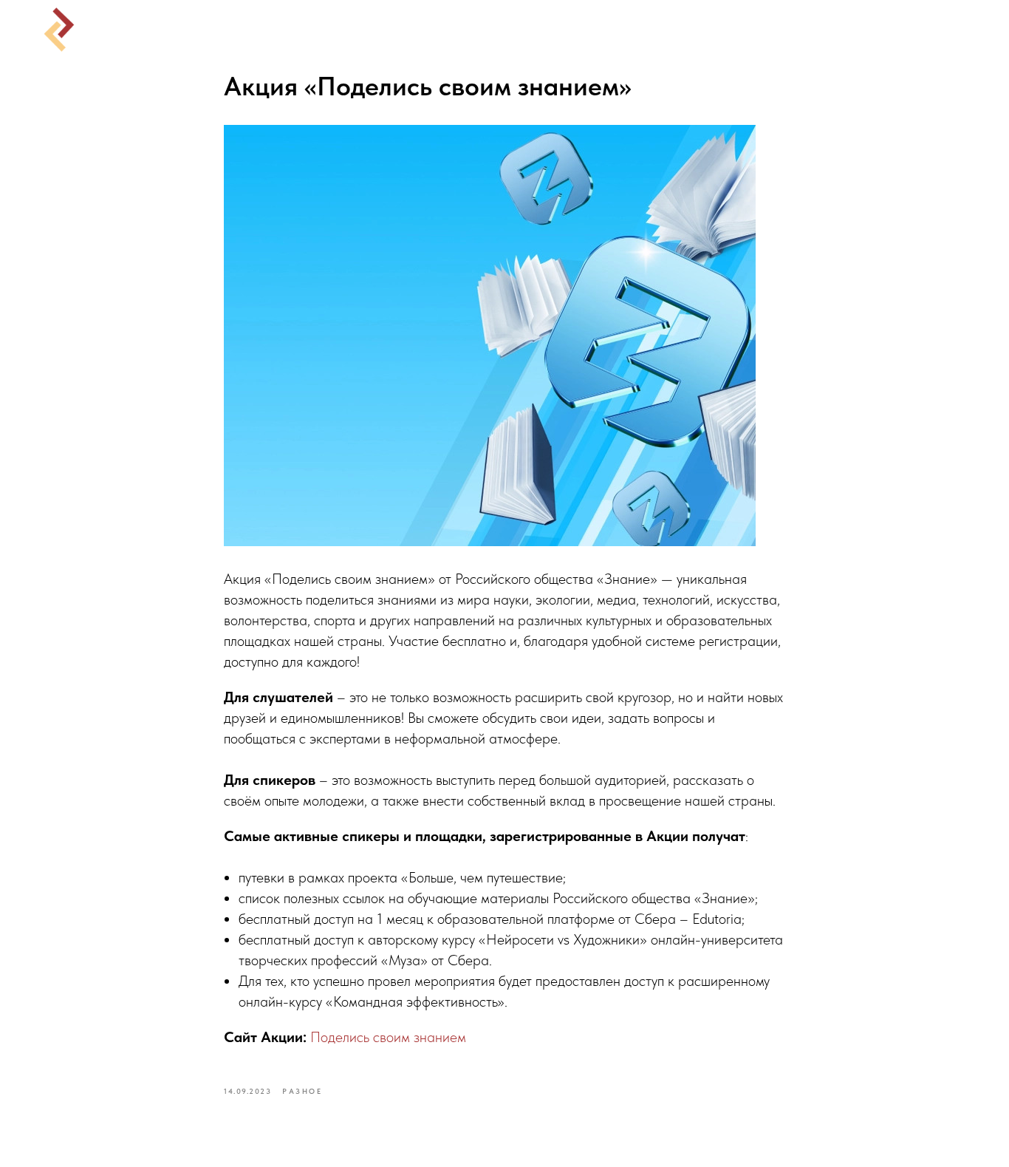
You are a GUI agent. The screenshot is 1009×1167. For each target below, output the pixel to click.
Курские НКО (344, 29)
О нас (600, 29)
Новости (448, 29)
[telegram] (965, 29)
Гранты (528, 29)
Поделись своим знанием (388, 1037)
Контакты (680, 29)
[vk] (932, 29)
